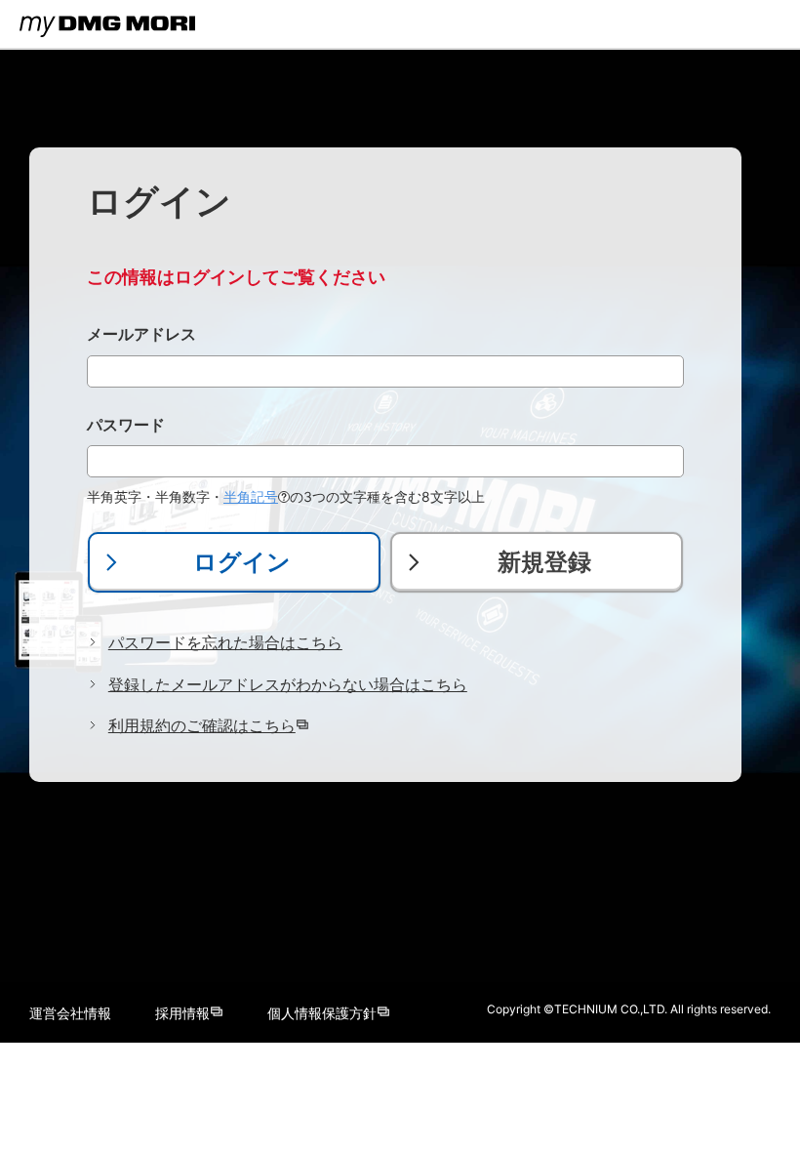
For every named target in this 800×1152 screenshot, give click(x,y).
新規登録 (544, 562)
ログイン (242, 562)
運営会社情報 (70, 1013)
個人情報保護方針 (322, 1013)
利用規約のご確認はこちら (202, 725)
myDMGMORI (62, 43)
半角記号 (250, 496)
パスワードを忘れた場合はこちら (225, 642)
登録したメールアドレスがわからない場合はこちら (287, 684)
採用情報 (182, 1013)
